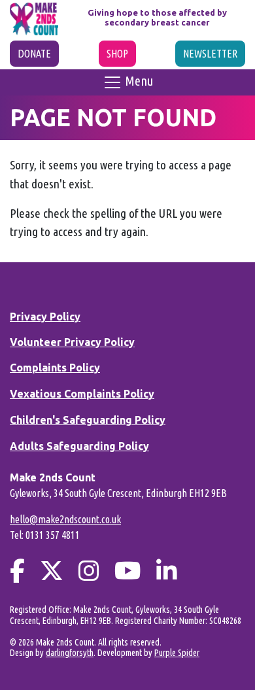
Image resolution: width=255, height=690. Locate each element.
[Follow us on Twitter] (51, 570)
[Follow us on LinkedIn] (166, 570)
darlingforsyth (70, 652)
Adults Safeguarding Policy (79, 446)
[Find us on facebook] (17, 570)
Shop (117, 54)
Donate (34, 54)
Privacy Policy (45, 316)
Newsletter (210, 54)
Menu (137, 80)
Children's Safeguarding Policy (87, 420)
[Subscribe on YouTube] (127, 570)
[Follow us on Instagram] (88, 570)
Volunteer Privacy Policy (72, 342)
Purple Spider (176, 652)
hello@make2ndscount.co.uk (65, 519)
